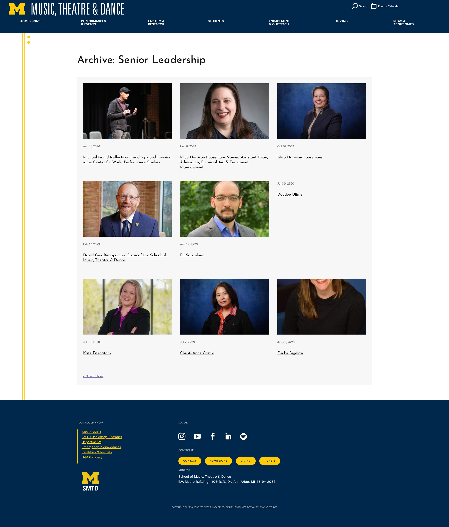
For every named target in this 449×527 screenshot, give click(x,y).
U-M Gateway (92, 457)
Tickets (269, 461)
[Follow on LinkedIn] (232, 436)
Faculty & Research (156, 22)
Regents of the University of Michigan (217, 507)
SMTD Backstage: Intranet (102, 437)
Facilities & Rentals (97, 452)
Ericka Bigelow (290, 353)
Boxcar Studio (268, 507)
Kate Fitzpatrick (97, 353)
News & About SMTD (403, 22)
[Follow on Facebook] (216, 436)
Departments (91, 442)
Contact (189, 461)
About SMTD (91, 432)
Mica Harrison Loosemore (299, 157)
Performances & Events (93, 22)
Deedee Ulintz (289, 195)
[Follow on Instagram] (185, 436)
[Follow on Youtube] (201, 436)
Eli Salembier (192, 255)
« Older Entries (93, 376)
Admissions (30, 21)
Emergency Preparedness (101, 447)
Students (216, 21)
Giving (342, 21)
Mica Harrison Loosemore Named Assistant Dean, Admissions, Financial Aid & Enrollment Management (224, 162)
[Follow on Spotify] (247, 436)
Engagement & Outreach (279, 22)
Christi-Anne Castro (197, 353)
